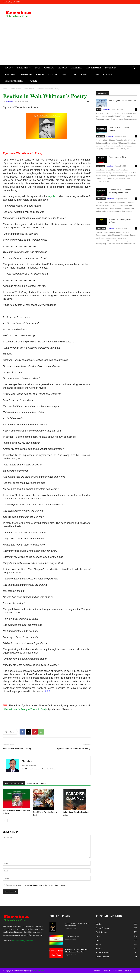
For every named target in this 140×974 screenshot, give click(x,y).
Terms (74, 74)
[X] (28, 732)
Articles (52, 74)
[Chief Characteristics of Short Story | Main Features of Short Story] (56, 953)
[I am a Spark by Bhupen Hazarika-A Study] (16, 798)
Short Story (11, 74)
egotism (52, 196)
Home (5, 88)
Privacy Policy (117, 970)
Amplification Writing (72, 936)
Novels (99, 109)
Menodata (107, 74)
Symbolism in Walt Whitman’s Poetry (74, 748)
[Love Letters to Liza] (101, 159)
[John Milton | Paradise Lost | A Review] (46, 799)
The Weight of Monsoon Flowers (123, 100)
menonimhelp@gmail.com (22, 940)
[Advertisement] (70, 44)
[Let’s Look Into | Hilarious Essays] (101, 129)
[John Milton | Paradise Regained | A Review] (77, 799)
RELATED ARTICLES (14, 783)
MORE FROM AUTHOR (36, 783)
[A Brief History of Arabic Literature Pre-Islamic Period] (52, 927)
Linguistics (76, 68)
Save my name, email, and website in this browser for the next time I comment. (37, 885)
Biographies (22, 68)
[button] (133, 68)
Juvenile (40, 74)
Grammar (62, 68)
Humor (84, 74)
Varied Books (101, 199)
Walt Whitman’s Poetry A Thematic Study (25, 709)
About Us (97, 970)
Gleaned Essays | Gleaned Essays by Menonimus (120, 191)
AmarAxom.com (38, 970)
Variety (33, 81)
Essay (37, 68)
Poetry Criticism (29, 88)
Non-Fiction (100, 136)
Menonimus (9, 101)
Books (8, 68)
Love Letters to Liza (117, 157)
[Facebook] (22, 732)
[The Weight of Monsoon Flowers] (101, 103)
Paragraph (49, 68)
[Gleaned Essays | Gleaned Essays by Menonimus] (101, 192)
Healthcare (26, 74)
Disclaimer (128, 970)
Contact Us (106, 970)
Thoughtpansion (93, 68)
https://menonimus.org (29, 765)
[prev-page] (4, 820)
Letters (95, 74)
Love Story (110, 68)
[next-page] (9, 820)
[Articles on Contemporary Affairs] (101, 221)
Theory (64, 74)
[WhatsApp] (41, 732)
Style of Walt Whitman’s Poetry (17, 748)
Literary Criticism (14, 81)
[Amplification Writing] (56, 940)
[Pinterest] (35, 732)
